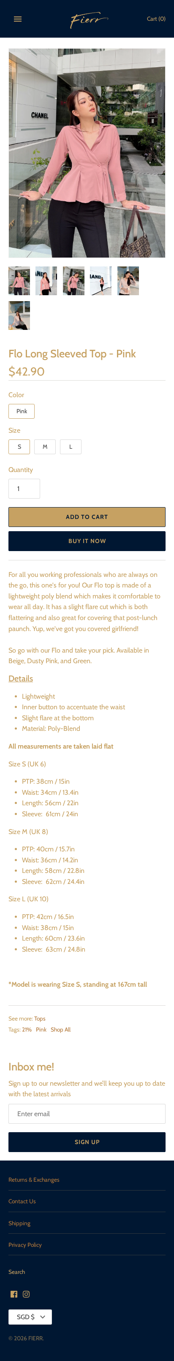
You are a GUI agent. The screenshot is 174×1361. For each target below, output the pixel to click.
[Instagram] (26, 1296)
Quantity (20, 470)
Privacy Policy (25, 1244)
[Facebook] (14, 1296)
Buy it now (87, 541)
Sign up (87, 1142)
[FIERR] (87, 18)
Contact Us (22, 1201)
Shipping (19, 1223)
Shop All (61, 1029)
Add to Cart (87, 517)
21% (27, 1029)
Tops (40, 1018)
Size (14, 430)
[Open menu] (17, 19)
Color (16, 395)
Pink (21, 411)
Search (16, 1271)
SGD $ (26, 1317)
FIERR (35, 1338)
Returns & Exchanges (34, 1179)
